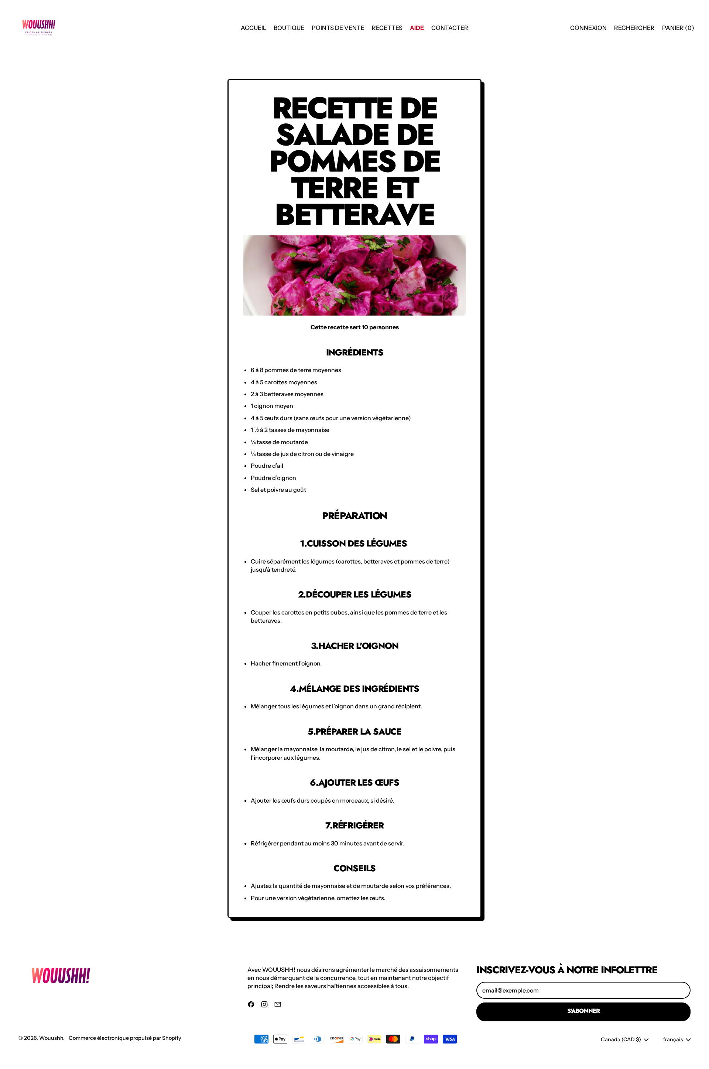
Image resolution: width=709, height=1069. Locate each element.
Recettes (387, 27)
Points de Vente (338, 27)
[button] (634, 27)
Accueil (253, 27)
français (673, 1039)
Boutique (289, 27)
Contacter (449, 27)
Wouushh (51, 1038)
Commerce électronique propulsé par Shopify (125, 1038)
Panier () (678, 29)
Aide (417, 27)
